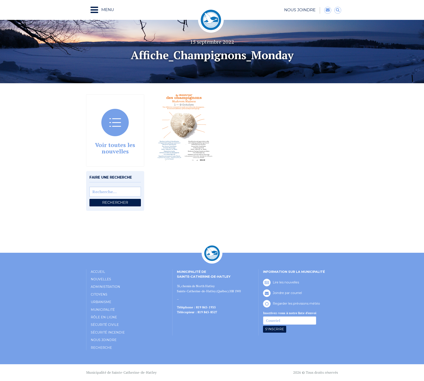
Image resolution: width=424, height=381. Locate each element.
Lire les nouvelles (286, 282)
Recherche (101, 348)
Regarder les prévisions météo (296, 304)
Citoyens (99, 294)
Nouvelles (101, 279)
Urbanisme (101, 302)
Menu (107, 9)
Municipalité (103, 310)
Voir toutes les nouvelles (115, 148)
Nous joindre (300, 10)
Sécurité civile (105, 325)
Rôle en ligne (104, 317)
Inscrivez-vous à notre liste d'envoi (289, 313)
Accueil (98, 272)
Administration (105, 287)
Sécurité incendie (108, 332)
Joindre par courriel (287, 293)
